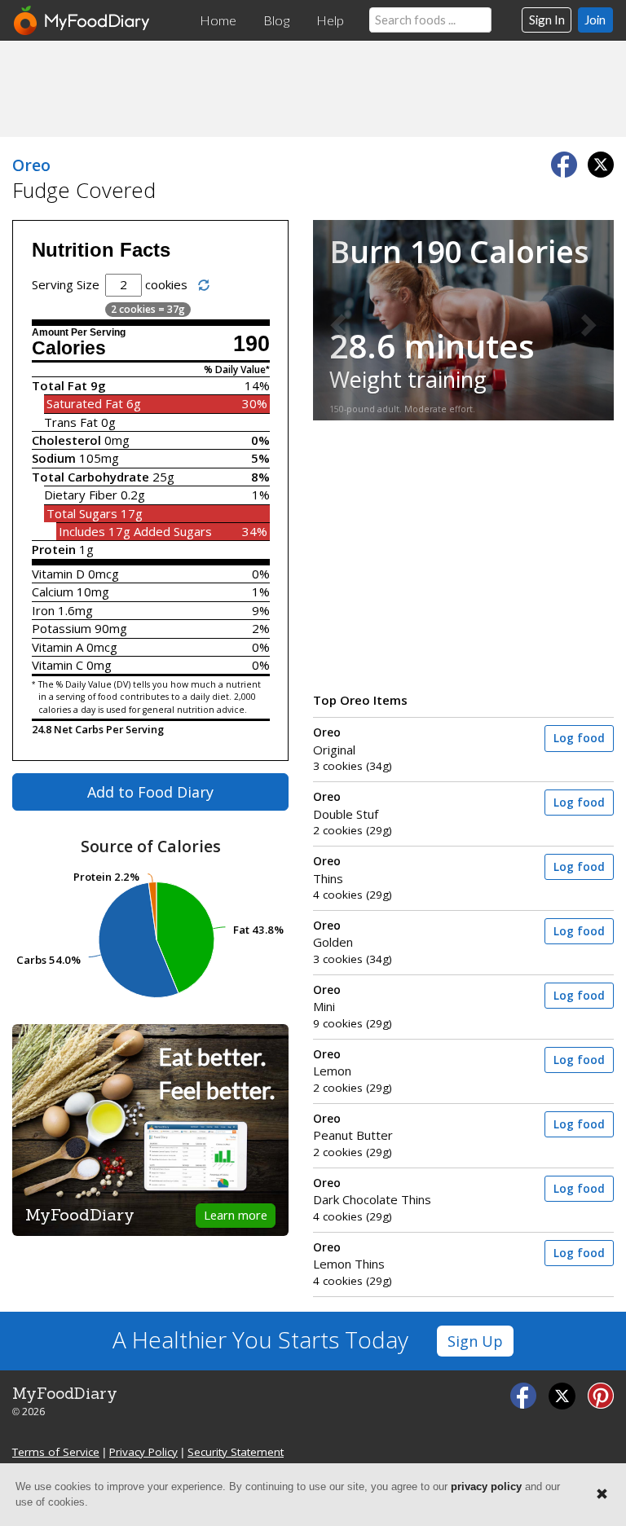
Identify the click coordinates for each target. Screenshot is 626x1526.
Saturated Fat (84, 403)
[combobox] (430, 20)
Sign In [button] (547, 19)
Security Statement (235, 1452)
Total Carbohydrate (90, 476)
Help (330, 20)
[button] (335, 320)
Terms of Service (55, 1452)
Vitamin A (57, 647)
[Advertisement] (313, 88)
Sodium (54, 458)
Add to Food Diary (150, 792)
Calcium (52, 591)
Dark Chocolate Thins (372, 1191)
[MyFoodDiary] (82, 20)
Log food (579, 738)
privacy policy (486, 1486)
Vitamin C (57, 665)
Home (218, 20)
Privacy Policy (143, 1452)
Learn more (235, 1215)
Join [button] (595, 19)
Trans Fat (71, 422)
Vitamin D (58, 573)
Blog (276, 20)
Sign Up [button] (475, 1341)
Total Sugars (81, 513)
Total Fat (59, 385)
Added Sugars (173, 531)
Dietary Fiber (80, 494)
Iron (43, 610)
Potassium (61, 628)
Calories (69, 348)
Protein (54, 549)
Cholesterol (66, 440)
